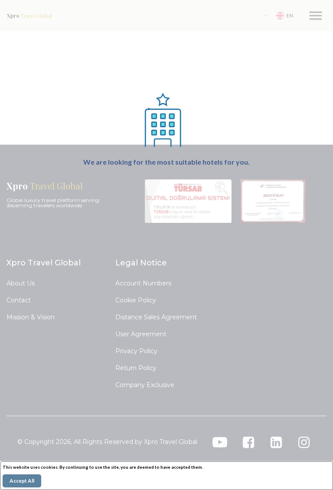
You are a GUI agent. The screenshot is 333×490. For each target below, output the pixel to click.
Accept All (22, 480)
